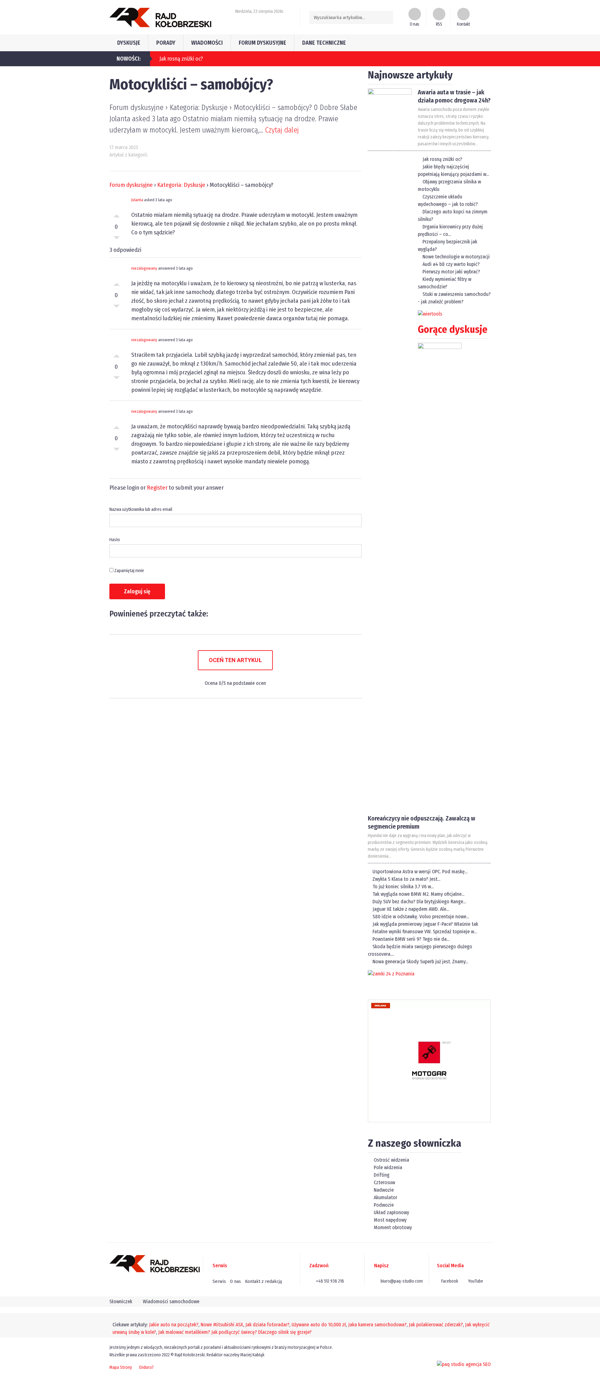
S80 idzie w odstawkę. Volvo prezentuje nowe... (420, 917)
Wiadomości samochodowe (171, 1301)
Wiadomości (207, 42)
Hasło (114, 539)
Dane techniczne (324, 42)
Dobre (116, 214)
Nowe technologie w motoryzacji (456, 257)
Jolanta (137, 199)
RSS (439, 24)
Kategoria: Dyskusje (181, 184)
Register (157, 487)
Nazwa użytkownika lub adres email (140, 509)
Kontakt (463, 24)
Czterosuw (383, 1182)
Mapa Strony (120, 1367)
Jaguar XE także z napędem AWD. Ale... (410, 909)
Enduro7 (146, 1367)
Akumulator (384, 1197)
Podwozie (383, 1205)
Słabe (116, 239)
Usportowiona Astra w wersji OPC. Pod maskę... (420, 872)
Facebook (449, 1281)
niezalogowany (144, 268)
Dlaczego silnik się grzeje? (285, 1332)
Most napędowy (389, 1220)
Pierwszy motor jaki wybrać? (451, 272)
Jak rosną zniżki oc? (442, 159)
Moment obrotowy (392, 1227)
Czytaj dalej (282, 130)
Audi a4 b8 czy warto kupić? (451, 264)
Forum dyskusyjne (262, 42)
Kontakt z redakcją (263, 1281)
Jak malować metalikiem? (184, 1332)
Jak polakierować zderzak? (436, 1325)
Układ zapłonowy (390, 1212)
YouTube (475, 1281)
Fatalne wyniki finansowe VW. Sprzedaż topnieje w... (424, 932)
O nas (414, 24)
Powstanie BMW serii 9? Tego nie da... (410, 939)
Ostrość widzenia (390, 1160)
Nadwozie (383, 1190)
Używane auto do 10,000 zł (319, 1325)
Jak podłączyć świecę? (234, 1332)
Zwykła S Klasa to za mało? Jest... (406, 879)
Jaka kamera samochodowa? (377, 1325)
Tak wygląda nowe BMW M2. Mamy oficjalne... (418, 894)
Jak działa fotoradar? (267, 1325)
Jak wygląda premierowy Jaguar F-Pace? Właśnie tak (425, 924)
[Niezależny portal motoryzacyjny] (160, 17)
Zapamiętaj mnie (128, 570)
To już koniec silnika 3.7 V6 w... (403, 887)
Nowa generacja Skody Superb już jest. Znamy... (420, 962)
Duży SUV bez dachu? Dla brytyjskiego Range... (419, 902)
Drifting (380, 1175)
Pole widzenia (387, 1167)
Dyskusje (128, 42)
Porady (165, 42)
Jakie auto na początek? (173, 1325)
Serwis (219, 1281)
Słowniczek (120, 1301)
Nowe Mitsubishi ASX (222, 1325)
